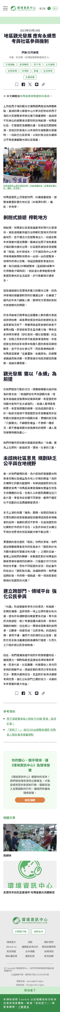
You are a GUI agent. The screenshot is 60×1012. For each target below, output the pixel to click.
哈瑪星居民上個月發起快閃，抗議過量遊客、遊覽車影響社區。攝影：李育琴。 (30, 186)
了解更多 (24, 1006)
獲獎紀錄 (30, 956)
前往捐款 (30, 800)
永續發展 (30, 77)
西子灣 (37, 64)
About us (11, 946)
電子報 (42, 8)
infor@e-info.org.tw (35, 984)
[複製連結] (43, 84)
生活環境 (47, 70)
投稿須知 (49, 951)
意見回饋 (49, 956)
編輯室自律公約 (30, 946)
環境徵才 (11, 942)
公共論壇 (33, 52)
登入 (55, 8)
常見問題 (11, 951)
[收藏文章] (16, 84)
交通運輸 (10, 64)
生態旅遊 (12, 70)
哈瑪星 (25, 70)
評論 (24, 52)
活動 (30, 942)
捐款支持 (38, 931)
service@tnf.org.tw (35, 981)
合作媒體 (30, 951)
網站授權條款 (49, 946)
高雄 (36, 70)
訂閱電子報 (20, 931)
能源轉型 (24, 64)
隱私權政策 (11, 956)
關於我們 (49, 942)
